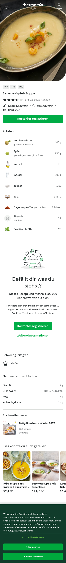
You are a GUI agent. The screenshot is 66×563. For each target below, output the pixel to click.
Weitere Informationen (33, 335)
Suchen (59, 8)
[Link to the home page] (33, 6)
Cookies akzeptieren (33, 556)
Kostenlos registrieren (33, 119)
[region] (33, 533)
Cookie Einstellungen (33, 537)
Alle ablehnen (33, 547)
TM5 (21, 87)
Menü (7, 8)
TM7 (6, 87)
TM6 (13, 87)
